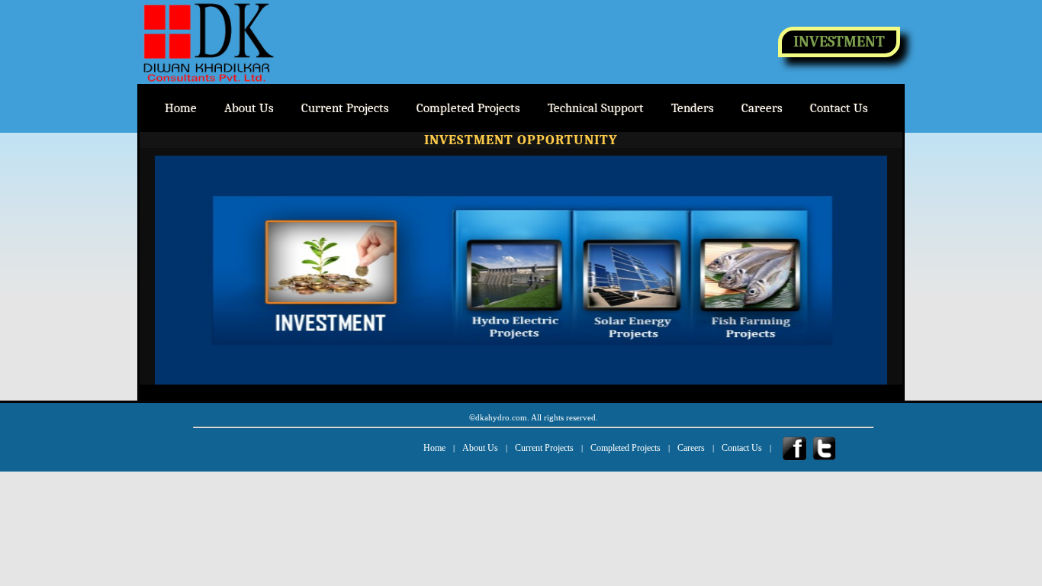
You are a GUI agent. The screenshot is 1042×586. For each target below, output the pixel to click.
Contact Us (742, 448)
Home (434, 448)
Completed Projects (625, 448)
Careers (691, 448)
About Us (480, 448)
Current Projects (544, 448)
